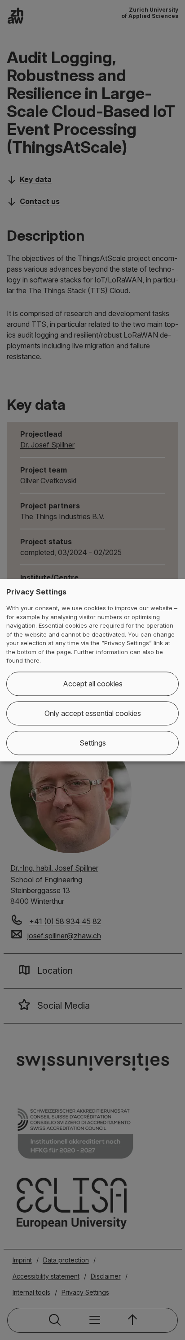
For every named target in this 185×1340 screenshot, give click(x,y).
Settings (92, 742)
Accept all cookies (93, 683)
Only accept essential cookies (92, 713)
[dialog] (92, 670)
